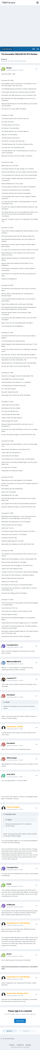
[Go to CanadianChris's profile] (3, 646)
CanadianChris (12, 645)
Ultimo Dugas (12, 758)
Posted (15, 70)
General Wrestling (20, 61)
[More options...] (36, 69)
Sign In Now (20, 1021)
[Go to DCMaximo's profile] (3, 906)
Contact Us (20, 1045)
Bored (5, 59)
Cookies (28, 1045)
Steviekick (11, 695)
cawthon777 (11, 678)
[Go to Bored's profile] (3, 69)
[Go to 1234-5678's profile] (3, 776)
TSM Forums (8, 2)
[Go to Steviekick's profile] (3, 696)
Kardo (9, 884)
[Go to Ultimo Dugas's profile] (3, 759)
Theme (11, 1045)
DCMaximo (11, 905)
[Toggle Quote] (4, 702)
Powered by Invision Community (20, 1047)
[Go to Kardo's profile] (3, 885)
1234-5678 (11, 774)
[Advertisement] (20, 26)
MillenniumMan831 (14, 661)
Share (10, 1031)
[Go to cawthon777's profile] (3, 679)
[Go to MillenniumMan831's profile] (3, 663)
